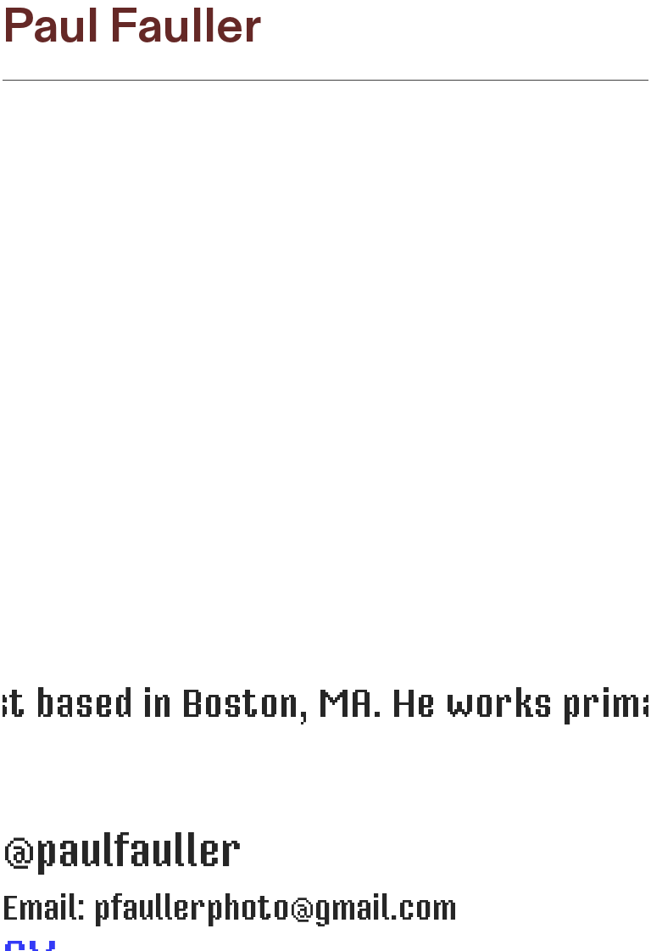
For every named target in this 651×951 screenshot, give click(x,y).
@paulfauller (122, 853)
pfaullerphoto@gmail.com (275, 909)
